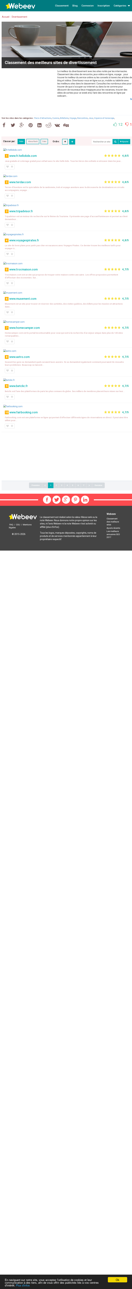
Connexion (87, 5)
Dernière (98, 485)
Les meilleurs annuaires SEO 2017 (113, 534)
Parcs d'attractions (42, 118)
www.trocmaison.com (23, 269)
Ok (117, 1280)
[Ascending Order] (65, 141)
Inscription (104, 5)
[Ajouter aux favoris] (7, 166)
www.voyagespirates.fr (24, 240)
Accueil (5, 17)
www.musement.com (22, 298)
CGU (18, 524)
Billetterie (64, 118)
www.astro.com (19, 357)
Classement (62, 5)
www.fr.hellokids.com (23, 155)
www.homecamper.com (24, 327)
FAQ (11, 524)
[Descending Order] (72, 141)
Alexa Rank (33, 141)
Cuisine (55, 118)
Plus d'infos (23, 1285)
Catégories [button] (120, 5)
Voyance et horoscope (104, 118)
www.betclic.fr (18, 386)
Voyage (73, 118)
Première (36, 485)
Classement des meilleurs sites (113, 521)
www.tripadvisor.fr (21, 211)
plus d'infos (52, 527)
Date (44, 141)
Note (21, 141)
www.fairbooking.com (23, 412)
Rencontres (82, 118)
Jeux (91, 118)
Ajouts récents (113, 528)
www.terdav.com (20, 182)
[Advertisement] (29, 92)
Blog (75, 5)
